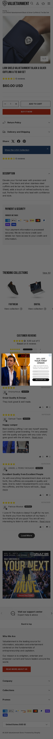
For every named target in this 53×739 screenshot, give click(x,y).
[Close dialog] (50, 355)
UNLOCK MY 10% (41, 379)
